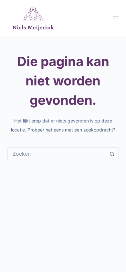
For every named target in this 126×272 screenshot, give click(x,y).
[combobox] (57, 153)
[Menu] (116, 18)
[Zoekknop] (112, 154)
